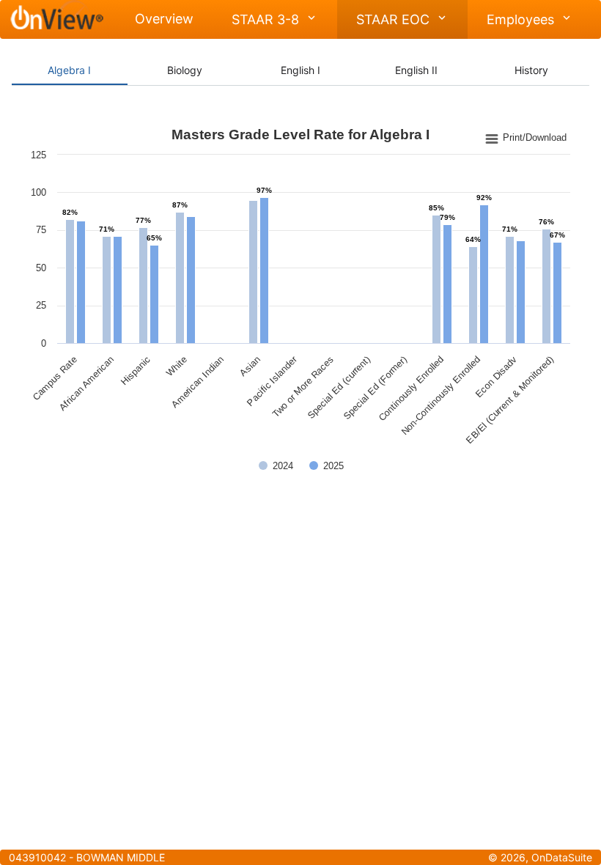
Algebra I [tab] (69, 70)
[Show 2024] (276, 465)
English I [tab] (300, 70)
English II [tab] (416, 70)
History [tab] (531, 70)
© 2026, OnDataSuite (540, 857)
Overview (164, 18)
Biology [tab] (184, 70)
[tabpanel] (300, 304)
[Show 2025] (326, 465)
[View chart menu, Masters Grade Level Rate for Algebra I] (526, 138)
